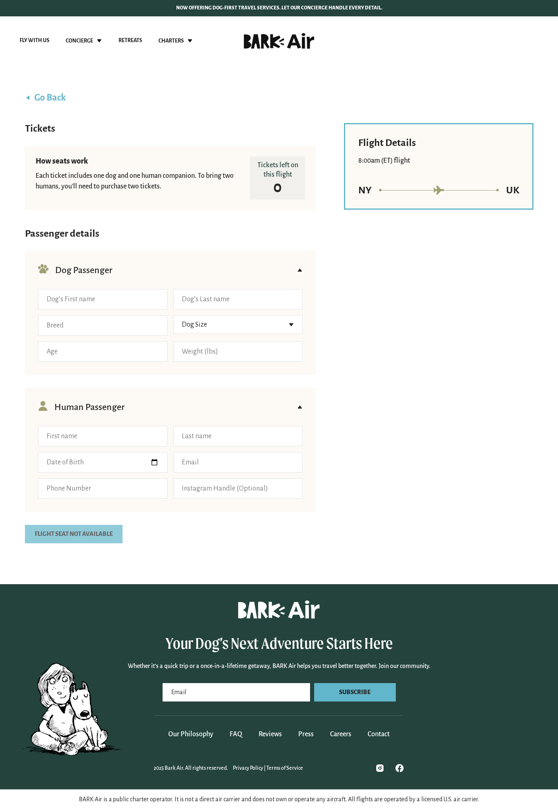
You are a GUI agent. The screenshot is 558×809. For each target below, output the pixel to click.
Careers (340, 734)
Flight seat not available (74, 534)
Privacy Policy (248, 768)
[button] (84, 41)
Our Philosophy (190, 734)
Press (306, 734)
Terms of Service (284, 768)
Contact (379, 734)
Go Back (50, 98)
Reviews (270, 734)
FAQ (236, 734)
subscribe (355, 692)
